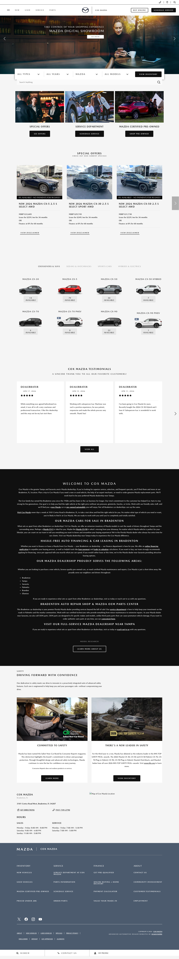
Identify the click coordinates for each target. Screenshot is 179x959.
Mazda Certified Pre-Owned (33, 891)
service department (118, 609)
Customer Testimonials (147, 891)
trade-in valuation (101, 549)
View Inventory (148, 74)
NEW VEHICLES (31, 933)
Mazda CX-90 (82, 529)
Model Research (89, 641)
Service (40, 10)
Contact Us (140, 873)
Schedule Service (63, 891)
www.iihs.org (149, 763)
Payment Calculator (105, 891)
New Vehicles (24, 873)
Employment (141, 901)
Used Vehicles (25, 882)
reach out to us (123, 629)
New (17, 10)
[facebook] (26, 919)
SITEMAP (34, 939)
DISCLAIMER (23, 939)
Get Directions (27, 810)
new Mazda (56, 507)
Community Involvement (148, 882)
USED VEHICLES (46, 933)
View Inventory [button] (127, 778)
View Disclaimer (29, 233)
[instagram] (33, 919)
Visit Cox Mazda (24, 512)
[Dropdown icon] (160, 2)
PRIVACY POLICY (72, 933)
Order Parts (61, 901)
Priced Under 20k (27, 901)
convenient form (108, 619)
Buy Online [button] (139, 10)
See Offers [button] (40, 134)
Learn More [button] (52, 778)
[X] (19, 919)
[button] (174, 2)
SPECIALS (59, 933)
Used (27, 10)
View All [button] (89, 449)
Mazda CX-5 (48, 529)
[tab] (49, 266)
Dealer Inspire (156, 934)
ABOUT (19, 933)
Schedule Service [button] (163, 10)
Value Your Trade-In (105, 901)
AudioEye (60, 939)
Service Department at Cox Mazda (69, 873)
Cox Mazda (157, 931)
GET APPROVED (47, 939)
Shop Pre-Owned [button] (139, 134)
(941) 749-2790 (63, 810)
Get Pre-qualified (104, 873)
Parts (53, 10)
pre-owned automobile (76, 507)
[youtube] (40, 919)
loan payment (84, 549)
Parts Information (64, 882)
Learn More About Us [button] (89, 649)
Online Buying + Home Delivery (106, 883)
